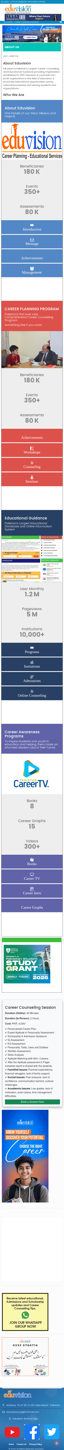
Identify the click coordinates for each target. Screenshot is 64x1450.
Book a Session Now (32, 1102)
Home (5, 56)
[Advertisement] (32, 1249)
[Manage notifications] (56, 1443)
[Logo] (32, 1393)
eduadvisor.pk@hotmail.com (22, 1412)
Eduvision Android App (25, 1418)
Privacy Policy (35, 1444)
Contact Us (22, 1444)
